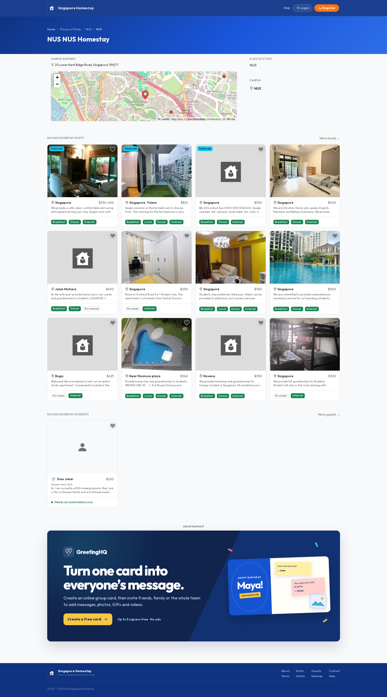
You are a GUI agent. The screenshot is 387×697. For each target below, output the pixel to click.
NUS (88, 29)
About (285, 671)
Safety (300, 676)
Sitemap (317, 676)
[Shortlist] (112, 149)
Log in (305, 8)
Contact (334, 671)
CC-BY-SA (228, 119)
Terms (285, 676)
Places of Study (70, 29)
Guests (316, 671)
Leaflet (164, 119)
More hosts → (330, 138)
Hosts (300, 671)
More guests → (329, 414)
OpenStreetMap (196, 119)
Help (332, 676)
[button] (144, 93)
